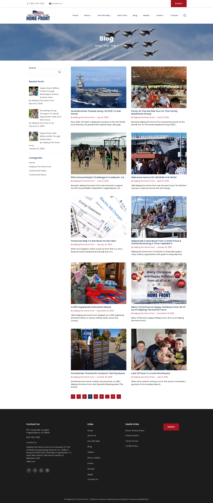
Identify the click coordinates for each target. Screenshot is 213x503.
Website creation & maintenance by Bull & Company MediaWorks (119, 499)
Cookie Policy (131, 446)
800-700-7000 (33, 437)
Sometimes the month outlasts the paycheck (98, 373)
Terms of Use (131, 441)
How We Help (94, 441)
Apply (90, 474)
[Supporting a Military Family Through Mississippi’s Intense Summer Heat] (33, 91)
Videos (91, 452)
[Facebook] (28, 470)
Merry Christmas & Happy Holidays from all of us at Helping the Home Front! (158, 308)
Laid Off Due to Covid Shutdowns (150, 373)
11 (113, 396)
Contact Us (31, 442)
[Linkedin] (47, 470)
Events (32, 162)
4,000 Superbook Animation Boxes (91, 307)
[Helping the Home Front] (38, 15)
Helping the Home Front (84, 117)
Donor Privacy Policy (134, 430)
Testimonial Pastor (37, 175)
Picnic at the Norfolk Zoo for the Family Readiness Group (154, 112)
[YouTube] (35, 470)
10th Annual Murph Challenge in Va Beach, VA (97, 177)
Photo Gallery (94, 458)
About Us (92, 435)
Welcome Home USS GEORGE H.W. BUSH (154, 177)
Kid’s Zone (122, 15)
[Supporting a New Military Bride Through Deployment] (33, 136)
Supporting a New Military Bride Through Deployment (50, 136)
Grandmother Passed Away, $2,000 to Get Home (96, 112)
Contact (174, 15)
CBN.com (30, 461)
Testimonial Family (37, 170)
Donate (178, 3)
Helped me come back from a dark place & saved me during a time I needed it (156, 242)
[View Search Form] (184, 15)
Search (32, 68)
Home (75, 15)
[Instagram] (41, 470)
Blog (135, 15)
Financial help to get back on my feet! (93, 240)
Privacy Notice (132, 435)
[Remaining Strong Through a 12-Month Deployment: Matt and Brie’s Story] (33, 113)
